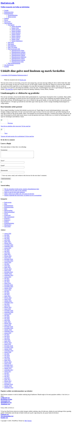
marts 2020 (7, 322)
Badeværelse (7, 202)
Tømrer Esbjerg (15, 34)
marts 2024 (7, 267)
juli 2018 (6, 354)
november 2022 (8, 286)
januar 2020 (7, 325)
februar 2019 (7, 342)
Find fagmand (8, 23)
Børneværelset (12, 17)
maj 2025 (7, 251)
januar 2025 (7, 257)
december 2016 (8, 384)
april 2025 (7, 253)
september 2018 (8, 350)
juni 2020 (7, 317)
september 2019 (8, 331)
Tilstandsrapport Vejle (17, 61)
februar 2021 (7, 307)
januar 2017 (7, 383)
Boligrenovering (8, 12)
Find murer (11, 44)
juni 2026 (7, 236)
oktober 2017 (8, 368)
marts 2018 (7, 360)
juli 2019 (6, 334)
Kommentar (4, 150)
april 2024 (7, 265)
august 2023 (7, 277)
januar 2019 (7, 344)
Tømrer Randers (16, 33)
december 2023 (8, 272)
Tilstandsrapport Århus (17, 50)
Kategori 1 (7, 218)
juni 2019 (7, 336)
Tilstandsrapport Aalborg (18, 52)
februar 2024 (7, 269)
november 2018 (8, 347)
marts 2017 (7, 379)
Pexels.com (22, 80)
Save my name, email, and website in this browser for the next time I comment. (24, 175)
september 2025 (8, 246)
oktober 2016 (8, 386)
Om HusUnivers (9, 65)
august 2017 (7, 371)
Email (2, 165)
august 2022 (7, 289)
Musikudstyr (7, 225)
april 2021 (7, 305)
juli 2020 (6, 315)
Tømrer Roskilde (16, 26)
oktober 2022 (8, 288)
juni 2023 (7, 280)
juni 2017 (7, 374)
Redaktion (14, 75)
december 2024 (8, 259)
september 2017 (8, 370)
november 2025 (8, 245)
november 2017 (8, 366)
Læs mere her (9, 89)
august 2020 (7, 314)
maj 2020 (7, 318)
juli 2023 (6, 278)
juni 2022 (7, 293)
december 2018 (8, 346)
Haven (6, 20)
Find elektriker (12, 45)
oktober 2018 (8, 349)
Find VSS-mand (12, 47)
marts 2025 (7, 254)
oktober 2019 (8, 330)
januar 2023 (7, 283)
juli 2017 (6, 373)
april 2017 (7, 378)
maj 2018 (7, 357)
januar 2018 (7, 363)
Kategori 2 (7, 220)
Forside (6, 10)
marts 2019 (7, 341)
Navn (2, 160)
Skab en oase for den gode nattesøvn (14, 192)
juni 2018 (7, 355)
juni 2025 (7, 249)
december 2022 (8, 285)
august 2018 (7, 352)
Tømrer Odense (15, 37)
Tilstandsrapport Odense (18, 55)
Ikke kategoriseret (9, 217)
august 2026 (7, 233)
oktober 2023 (8, 273)
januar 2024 (7, 270)
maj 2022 (7, 294)
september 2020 (8, 312)
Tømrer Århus (15, 39)
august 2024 (7, 262)
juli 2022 (6, 291)
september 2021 (8, 302)
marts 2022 (7, 296)
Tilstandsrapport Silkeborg (18, 57)
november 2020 (8, 310)
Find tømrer (11, 25)
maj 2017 (7, 376)
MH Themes (28, 420)
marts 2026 (7, 241)
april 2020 (7, 320)
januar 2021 (7, 309)
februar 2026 (7, 243)
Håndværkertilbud (9, 212)
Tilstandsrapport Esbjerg (18, 60)
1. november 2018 (6, 75)
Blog (5, 204)
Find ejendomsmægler (14, 63)
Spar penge (7, 21)
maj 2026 (7, 238)
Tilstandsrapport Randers (18, 53)
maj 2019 (7, 338)
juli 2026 (6, 235)
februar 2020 (7, 323)
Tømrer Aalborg (15, 36)
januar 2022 (7, 299)
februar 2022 (7, 297)
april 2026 (7, 240)
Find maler (11, 42)
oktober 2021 (8, 301)
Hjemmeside (4, 170)
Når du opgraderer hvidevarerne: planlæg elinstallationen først (21, 189)
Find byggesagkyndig (14, 49)
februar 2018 (7, 362)
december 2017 (8, 365)
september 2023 (8, 275)
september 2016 (8, 387)
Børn (5, 209)
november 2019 (8, 328)
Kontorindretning (13, 15)
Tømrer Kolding (16, 31)
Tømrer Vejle (15, 28)
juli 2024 (6, 264)
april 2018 (7, 358)
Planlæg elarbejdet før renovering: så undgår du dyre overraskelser (22, 195)
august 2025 (7, 248)
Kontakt (6, 66)
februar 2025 (7, 256)
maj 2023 (7, 281)
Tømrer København (17, 41)
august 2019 (7, 333)
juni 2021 (7, 304)
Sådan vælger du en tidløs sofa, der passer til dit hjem (19, 194)
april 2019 (7, 339)
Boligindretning (8, 13)
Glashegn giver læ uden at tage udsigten (15, 190)
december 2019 (8, 326)
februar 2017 (7, 381)
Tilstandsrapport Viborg (18, 58)
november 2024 (8, 261)
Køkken (6, 18)
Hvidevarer (7, 215)
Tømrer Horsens (16, 29)
